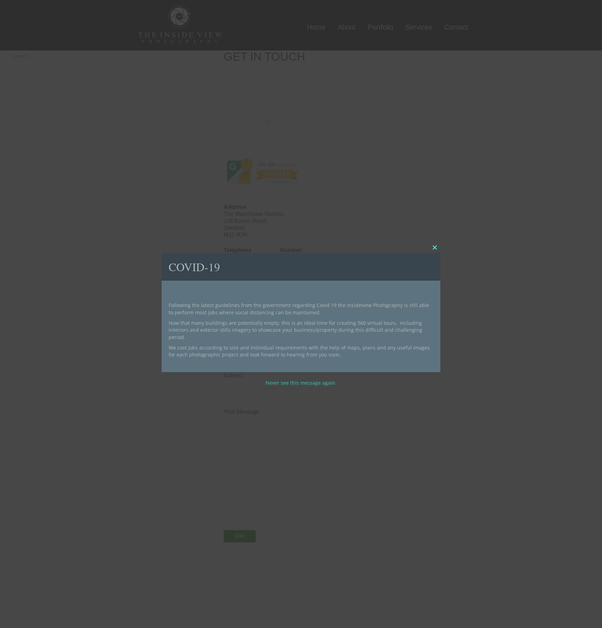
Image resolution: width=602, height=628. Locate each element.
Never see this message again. (301, 382)
